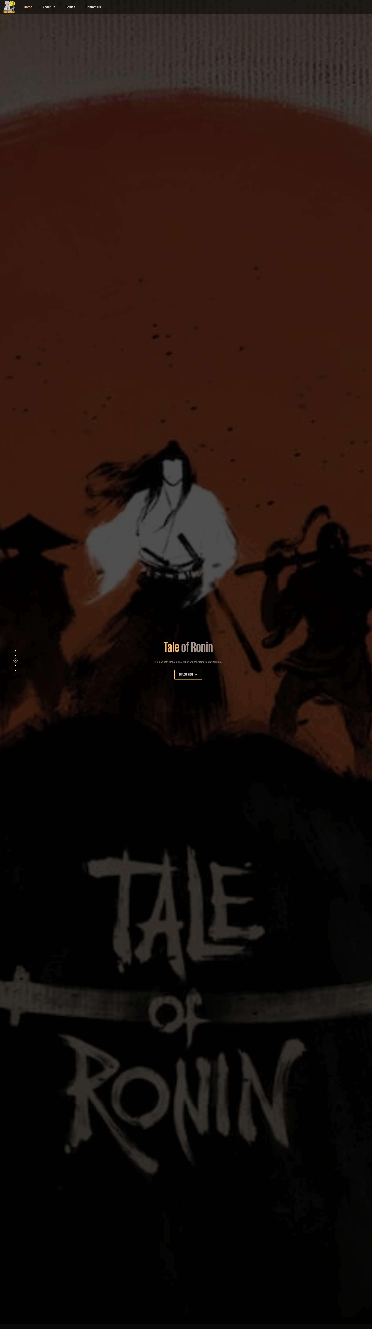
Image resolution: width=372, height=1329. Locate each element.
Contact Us (93, 7)
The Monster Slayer (188, 655)
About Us (48, 7)
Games (70, 7)
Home (28, 7)
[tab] (15, 650)
